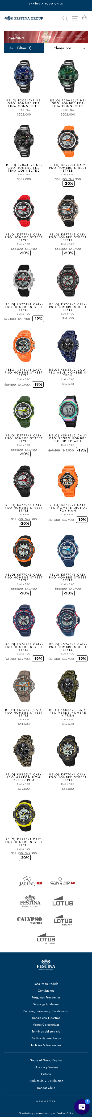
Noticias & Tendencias (46, 1045)
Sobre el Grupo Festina (46, 1060)
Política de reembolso (46, 1038)
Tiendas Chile (46, 1088)
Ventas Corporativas (46, 1024)
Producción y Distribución (46, 1080)
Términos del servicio (46, 1031)
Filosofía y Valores (46, 1067)
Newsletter (46, 1101)
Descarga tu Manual (46, 1004)
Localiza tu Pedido (46, 984)
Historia (46, 1074)
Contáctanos (46, 990)
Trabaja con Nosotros (46, 1018)
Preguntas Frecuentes (46, 997)
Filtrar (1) (23, 48)
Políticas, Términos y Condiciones (46, 1011)
